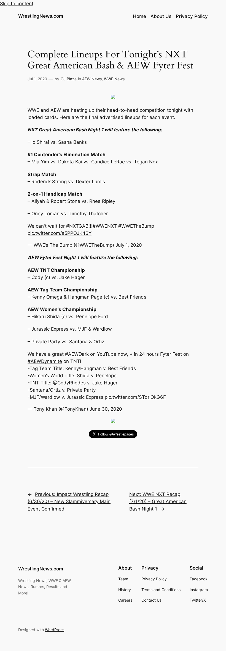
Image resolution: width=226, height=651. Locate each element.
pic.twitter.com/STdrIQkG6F (135, 397)
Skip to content (16, 3)
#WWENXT (105, 226)
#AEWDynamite (45, 361)
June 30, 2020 (106, 409)
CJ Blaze (69, 78)
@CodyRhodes (69, 383)
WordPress (54, 629)
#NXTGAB (77, 226)
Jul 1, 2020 (37, 78)
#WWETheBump (136, 226)
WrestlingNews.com (40, 16)
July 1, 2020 (128, 245)
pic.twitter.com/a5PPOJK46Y (60, 233)
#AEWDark (77, 354)
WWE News (114, 78)
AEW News (92, 78)
